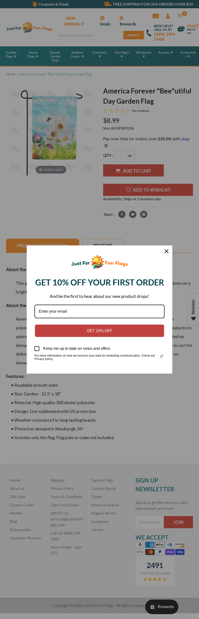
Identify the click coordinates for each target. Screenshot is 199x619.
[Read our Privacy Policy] (162, 356)
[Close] (166, 251)
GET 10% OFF (99, 331)
